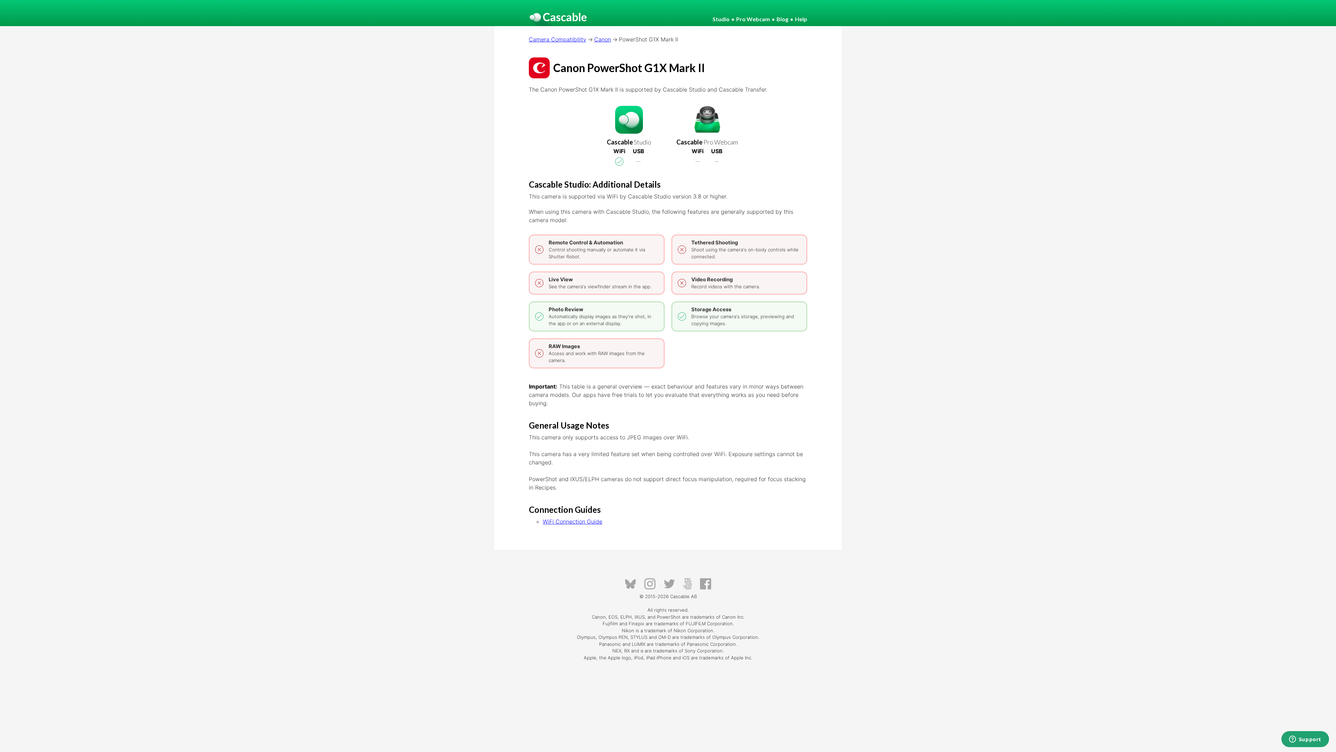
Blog (782, 19)
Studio (721, 19)
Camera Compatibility (557, 39)
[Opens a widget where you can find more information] (1305, 740)
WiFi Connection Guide (572, 521)
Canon (602, 39)
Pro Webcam (753, 19)
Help (801, 19)
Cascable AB (683, 596)
